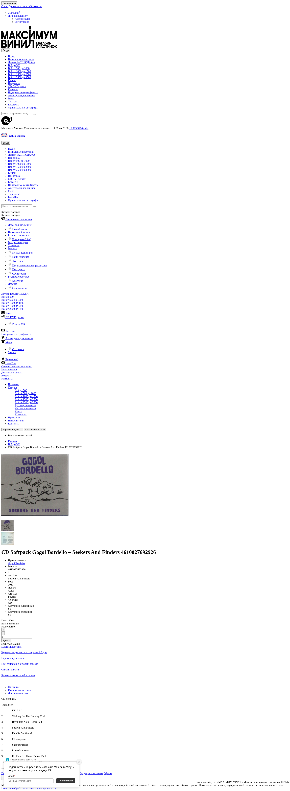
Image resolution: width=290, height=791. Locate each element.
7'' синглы (13, 245)
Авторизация (22, 18)
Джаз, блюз (18, 261)
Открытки (18, 349)
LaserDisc (13, 104)
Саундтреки (19, 273)
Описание (14, 687)
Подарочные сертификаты (23, 92)
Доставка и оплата (19, 6)
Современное (20, 288)
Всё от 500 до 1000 (19, 68)
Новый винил (20, 229)
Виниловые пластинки (21, 59)
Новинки (13, 384)
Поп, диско (18, 269)
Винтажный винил (19, 232)
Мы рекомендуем (18, 242)
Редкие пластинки (18, 235)
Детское (12, 283)
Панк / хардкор (20, 256)
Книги (12, 80)
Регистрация (22, 21)
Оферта (108, 773)
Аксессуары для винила (21, 95)
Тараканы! (14, 101)
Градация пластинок (19, 690)
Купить (6, 640)
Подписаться (66, 780)
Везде (11, 56)
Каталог (10, 215)
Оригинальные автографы (23, 107)
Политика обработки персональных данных (26, 788)
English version (16, 135)
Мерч (11, 98)
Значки (12, 352)
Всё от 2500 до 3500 (19, 77)
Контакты (36, 6)
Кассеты (13, 89)
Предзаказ (14, 83)
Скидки (12, 387)
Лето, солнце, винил (20, 224)
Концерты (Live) (21, 239)
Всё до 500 (14, 65)
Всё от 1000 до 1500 (19, 71)
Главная (12, 441)
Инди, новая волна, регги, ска (29, 265)
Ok (54, 788)
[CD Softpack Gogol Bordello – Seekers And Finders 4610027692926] (34, 517)
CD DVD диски (17, 86)
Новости (6, 375)
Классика (17, 280)
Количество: (8, 626)
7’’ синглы (21, 414)
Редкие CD (18, 324)
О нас (4, 6)
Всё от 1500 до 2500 (19, 74)
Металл (12, 248)
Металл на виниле (25, 408)
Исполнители (9, 369)
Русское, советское (18, 276)
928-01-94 (78, 128)
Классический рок (22, 252)
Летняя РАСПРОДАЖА (21, 62)
